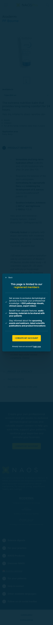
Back (10, 277)
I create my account (26, 338)
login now (37, 346)
